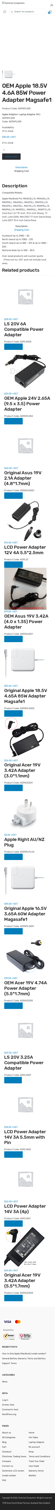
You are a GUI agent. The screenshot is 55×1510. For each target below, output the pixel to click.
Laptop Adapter (27, 114)
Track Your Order (36, 1461)
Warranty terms (36, 1471)
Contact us (7, 1466)
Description (22, 167)
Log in (5, 1400)
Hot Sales (33, 1437)
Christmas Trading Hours (14, 1456)
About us (6, 1432)
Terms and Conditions (39, 1456)
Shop (31, 1451)
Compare (6, 1461)
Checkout (6, 1451)
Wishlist (32, 1475)
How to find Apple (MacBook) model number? (24, 1353)
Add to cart (11, 156)
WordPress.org (9, 1414)
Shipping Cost (21, 171)
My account (34, 1447)
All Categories (9, 1437)
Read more (13, 1080)
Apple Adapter (9, 114)
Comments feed (10, 1409)
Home (31, 1432)
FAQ (4, 1480)
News (4, 1381)
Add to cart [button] (13, 346)
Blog (4, 1442)
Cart (4, 1447)
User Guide (34, 1466)
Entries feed (8, 1405)
